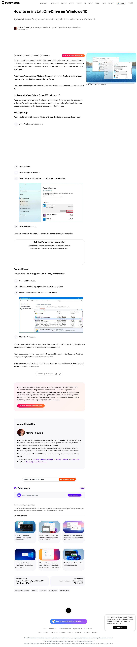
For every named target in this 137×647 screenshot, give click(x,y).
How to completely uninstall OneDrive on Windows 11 (23, 537)
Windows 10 (54, 3)
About (104, 3)
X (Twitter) (78, 632)
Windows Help (64, 590)
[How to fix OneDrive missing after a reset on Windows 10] (25, 554)
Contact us (54, 632)
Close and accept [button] (120, 627)
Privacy (46, 632)
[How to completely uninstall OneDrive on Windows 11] (25, 527)
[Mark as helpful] (56, 373)
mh (98, 643)
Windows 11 (43, 3)
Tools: (44, 629)
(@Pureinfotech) (35, 27)
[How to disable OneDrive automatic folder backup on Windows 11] (49, 527)
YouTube (94, 632)
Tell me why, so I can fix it (49, 378)
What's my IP (52, 629)
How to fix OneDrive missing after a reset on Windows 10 (24, 565)
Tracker (79, 3)
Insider (71, 3)
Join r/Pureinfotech (68, 479)
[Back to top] (68, 610)
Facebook (87, 632)
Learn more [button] (119, 623)
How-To (63, 3)
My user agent (77, 629)
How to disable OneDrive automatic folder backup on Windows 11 (48, 537)
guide (19, 86)
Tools (97, 3)
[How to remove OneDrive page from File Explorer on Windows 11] (73, 527)
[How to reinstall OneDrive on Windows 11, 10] (73, 554)
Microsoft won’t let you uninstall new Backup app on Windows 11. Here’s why (49, 565)
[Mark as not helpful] (59, 373)
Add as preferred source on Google (69, 621)
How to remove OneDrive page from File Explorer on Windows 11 (73, 537)
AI (85, 3)
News (90, 3)
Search (111, 3)
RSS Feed (62, 632)
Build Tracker (88, 629)
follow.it (70, 632)
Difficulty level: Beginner (22, 590)
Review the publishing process (53, 511)
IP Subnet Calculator (65, 629)
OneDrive (17, 63)
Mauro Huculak (25, 27)
